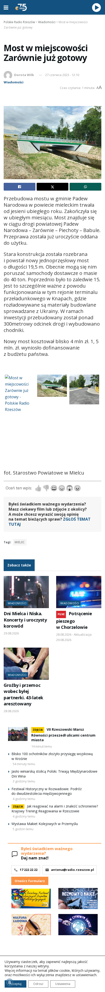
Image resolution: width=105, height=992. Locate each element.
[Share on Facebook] (19, 187)
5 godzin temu (23, 829)
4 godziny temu (24, 799)
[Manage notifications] (9, 982)
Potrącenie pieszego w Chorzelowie (74, 620)
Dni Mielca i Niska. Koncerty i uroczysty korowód (25, 620)
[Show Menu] (6, 7)
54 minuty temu (24, 764)
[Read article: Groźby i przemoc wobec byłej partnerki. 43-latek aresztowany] (26, 664)
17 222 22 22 (28, 869)
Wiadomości (13, 82)
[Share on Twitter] (52, 187)
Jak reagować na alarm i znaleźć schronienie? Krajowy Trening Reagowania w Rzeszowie (54, 808)
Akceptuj (15, 984)
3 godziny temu (24, 781)
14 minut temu (41, 746)
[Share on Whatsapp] (85, 187)
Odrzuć (38, 984)
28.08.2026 (11, 711)
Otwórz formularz (30, 881)
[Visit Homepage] (21, 7)
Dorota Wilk (24, 75)
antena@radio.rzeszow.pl (72, 869)
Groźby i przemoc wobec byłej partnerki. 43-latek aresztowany (23, 694)
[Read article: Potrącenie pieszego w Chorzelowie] (78, 592)
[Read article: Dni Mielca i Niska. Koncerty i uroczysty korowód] (26, 592)
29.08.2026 (11, 633)
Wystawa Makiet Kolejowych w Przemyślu (44, 823)
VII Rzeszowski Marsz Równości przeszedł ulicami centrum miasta (63, 734)
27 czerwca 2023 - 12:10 (62, 75)
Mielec (20, 542)
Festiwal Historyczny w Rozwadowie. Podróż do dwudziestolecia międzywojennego (46, 791)
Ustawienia (62, 984)
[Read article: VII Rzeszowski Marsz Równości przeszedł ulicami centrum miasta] (18, 734)
